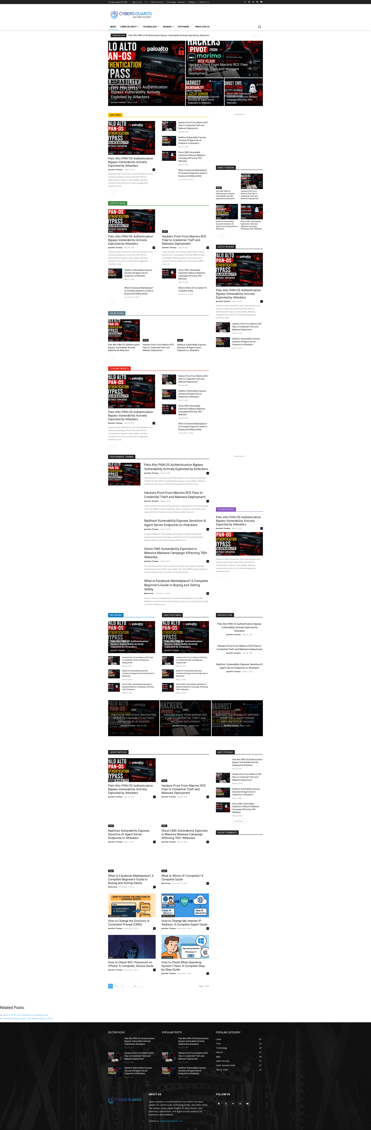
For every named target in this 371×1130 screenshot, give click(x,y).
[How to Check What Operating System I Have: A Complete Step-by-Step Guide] (185, 947)
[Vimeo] (257, 2)
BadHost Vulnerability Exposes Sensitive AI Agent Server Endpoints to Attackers (192, 140)
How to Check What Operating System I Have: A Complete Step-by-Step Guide (183, 966)
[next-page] (114, 192)
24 (135, 986)
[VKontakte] (247, 1104)
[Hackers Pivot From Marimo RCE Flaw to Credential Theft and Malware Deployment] (224, 59)
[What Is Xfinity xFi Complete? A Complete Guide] (169, 291)
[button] (259, 26)
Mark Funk (148, 593)
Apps (111, 871)
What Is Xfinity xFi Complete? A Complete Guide (182, 877)
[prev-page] (110, 192)
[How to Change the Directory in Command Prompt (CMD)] (132, 905)
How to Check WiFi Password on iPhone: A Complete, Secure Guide (131, 964)
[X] (253, 2)
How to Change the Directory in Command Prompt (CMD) (129, 922)
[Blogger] (219, 1104)
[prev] (254, 35)
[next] (258, 35)
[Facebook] (245, 2)
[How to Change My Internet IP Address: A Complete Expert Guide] (185, 905)
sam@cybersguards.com (171, 1121)
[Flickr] (233, 1104)
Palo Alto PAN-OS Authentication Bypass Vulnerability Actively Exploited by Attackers (169, 35)
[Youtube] (261, 2)
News (114, 82)
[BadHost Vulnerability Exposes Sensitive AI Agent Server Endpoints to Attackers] (205, 92)
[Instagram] (249, 2)
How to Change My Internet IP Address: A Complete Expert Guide (184, 922)
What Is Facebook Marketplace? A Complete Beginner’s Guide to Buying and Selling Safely (192, 173)
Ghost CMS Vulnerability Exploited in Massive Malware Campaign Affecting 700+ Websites (251, 225)
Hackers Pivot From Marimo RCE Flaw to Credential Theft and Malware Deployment (193, 125)
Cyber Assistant (115, 916)
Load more (238, 821)
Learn (192, 60)
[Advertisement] (207, 14)
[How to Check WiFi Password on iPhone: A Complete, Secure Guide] (132, 947)
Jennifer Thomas (115, 169)
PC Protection (167, 957)
